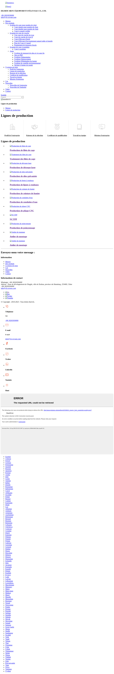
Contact (8, 91)
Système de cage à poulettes (19, 47)
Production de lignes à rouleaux (24, 185)
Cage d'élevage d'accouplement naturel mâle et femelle (33, 41)
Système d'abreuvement (22, 59)
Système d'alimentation (22, 57)
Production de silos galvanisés (23, 176)
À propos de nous (11, 67)
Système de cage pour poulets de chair (23, 25)
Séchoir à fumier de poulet (23, 65)
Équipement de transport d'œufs (25, 45)
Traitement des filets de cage (22, 159)
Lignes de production (17, 71)
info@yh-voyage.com (8, 17)
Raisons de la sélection (18, 73)
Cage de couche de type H (23, 37)
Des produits (9, 23)
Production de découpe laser (23, 167)
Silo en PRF (18, 55)
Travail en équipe (16, 77)
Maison (8, 21)
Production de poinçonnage (22, 228)
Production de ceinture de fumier (25, 193)
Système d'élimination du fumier (25, 61)
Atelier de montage (18, 236)
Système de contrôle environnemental (27, 63)
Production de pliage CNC (22, 211)
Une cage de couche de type (24, 35)
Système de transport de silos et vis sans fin (29, 53)
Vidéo (7, 89)
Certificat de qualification (18, 75)
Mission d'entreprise (17, 79)
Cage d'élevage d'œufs (22, 39)
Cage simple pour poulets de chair (26, 27)
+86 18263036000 (11, 320)
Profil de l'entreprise (17, 69)
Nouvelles (8, 83)
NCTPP (13, 219)
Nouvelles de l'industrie (18, 87)
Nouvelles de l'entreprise (18, 85)
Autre (12, 51)
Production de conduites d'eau (23, 202)
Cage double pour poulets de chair (26, 29)
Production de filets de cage (22, 150)
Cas (6, 81)
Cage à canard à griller (22, 31)
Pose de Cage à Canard (22, 43)
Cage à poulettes (20, 49)
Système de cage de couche (19, 33)
